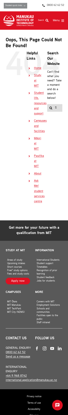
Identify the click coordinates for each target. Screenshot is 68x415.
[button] (57, 405)
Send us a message (18, 356)
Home (37, 68)
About (37, 173)
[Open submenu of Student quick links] (25, 6)
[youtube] (52, 348)
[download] (18, 16)
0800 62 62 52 (16, 352)
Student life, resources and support (40, 103)
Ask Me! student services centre (39, 191)
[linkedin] (60, 348)
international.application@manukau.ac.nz (31, 380)
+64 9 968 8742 (16, 375)
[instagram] (44, 348)
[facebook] (37, 348)
